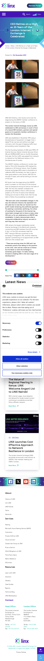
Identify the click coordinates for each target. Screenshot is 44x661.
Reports (7, 588)
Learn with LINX (10, 573)
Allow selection (22, 366)
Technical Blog (10, 592)
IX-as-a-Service (10, 547)
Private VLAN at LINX (12, 536)
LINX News (15, 437)
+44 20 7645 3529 (32, 629)
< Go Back (11, 262)
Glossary (7, 580)
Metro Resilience (10, 559)
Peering (7, 525)
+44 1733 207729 (13, 629)
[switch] (38, 330)
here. (15, 315)
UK (10, 437)
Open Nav (4, 14)
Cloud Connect (10, 540)
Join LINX (8, 503)
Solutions (8, 577)
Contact (9, 600)
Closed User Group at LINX (13, 543)
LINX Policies (9, 507)
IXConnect (8, 562)
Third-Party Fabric (11, 555)
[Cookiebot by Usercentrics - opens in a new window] (32, 286)
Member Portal (35, 5)
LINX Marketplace (11, 596)
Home (7, 46)
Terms (7, 510)
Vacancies (8, 514)
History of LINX (10, 499)
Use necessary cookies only (22, 373)
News (12, 46)
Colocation (8, 532)
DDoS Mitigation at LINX (13, 551)
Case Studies (9, 584)
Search (28, 14)
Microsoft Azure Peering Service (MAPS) (18, 528)
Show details (32, 352)
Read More (12, 406)
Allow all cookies (22, 359)
